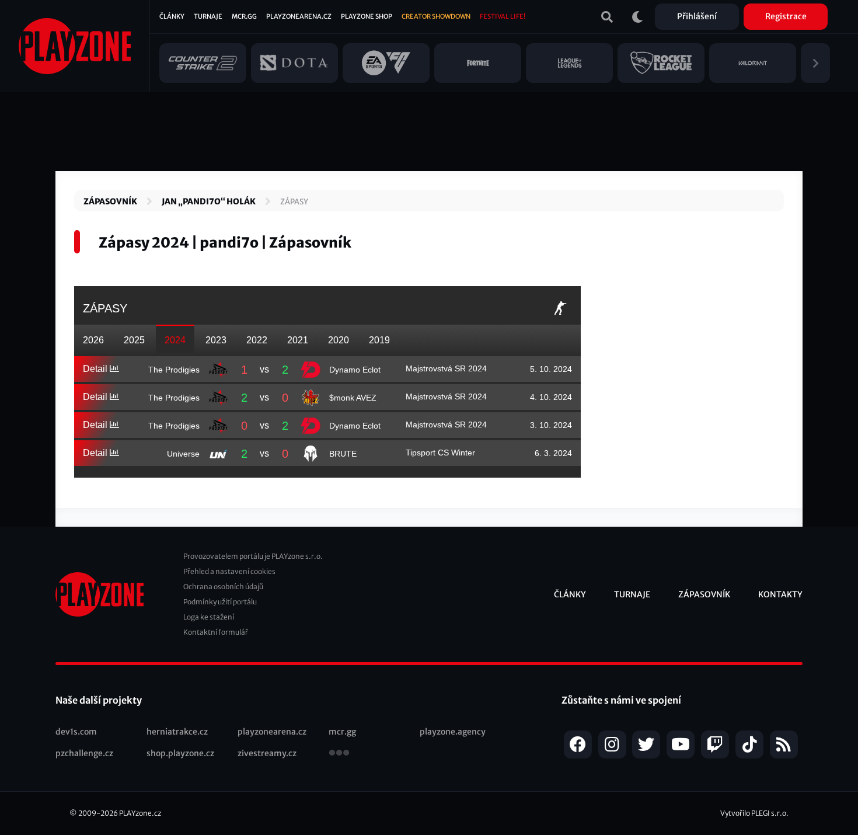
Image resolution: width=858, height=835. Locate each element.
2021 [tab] (297, 340)
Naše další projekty (98, 700)
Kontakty (780, 594)
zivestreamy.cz (267, 753)
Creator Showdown (436, 16)
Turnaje (208, 16)
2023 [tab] (215, 340)
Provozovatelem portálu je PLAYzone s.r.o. (253, 556)
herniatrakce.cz (177, 731)
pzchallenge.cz (84, 753)
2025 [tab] (134, 340)
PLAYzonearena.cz (299, 16)
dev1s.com (76, 731)
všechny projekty (339, 754)
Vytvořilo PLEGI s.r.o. (754, 813)
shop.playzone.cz (180, 753)
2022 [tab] (256, 340)
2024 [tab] (175, 340)
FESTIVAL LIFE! (502, 16)
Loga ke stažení (208, 617)
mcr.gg (342, 731)
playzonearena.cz (272, 731)
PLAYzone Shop (366, 16)
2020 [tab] (338, 340)
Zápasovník (110, 201)
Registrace (786, 16)
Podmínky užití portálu (220, 601)
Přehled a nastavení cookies (229, 571)
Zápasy (294, 202)
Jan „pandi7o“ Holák (209, 201)
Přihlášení (697, 16)
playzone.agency (453, 731)
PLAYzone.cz (140, 813)
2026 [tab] (93, 340)
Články (171, 16)
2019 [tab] (379, 340)
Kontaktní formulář (215, 632)
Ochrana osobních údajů (223, 586)
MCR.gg (244, 16)
